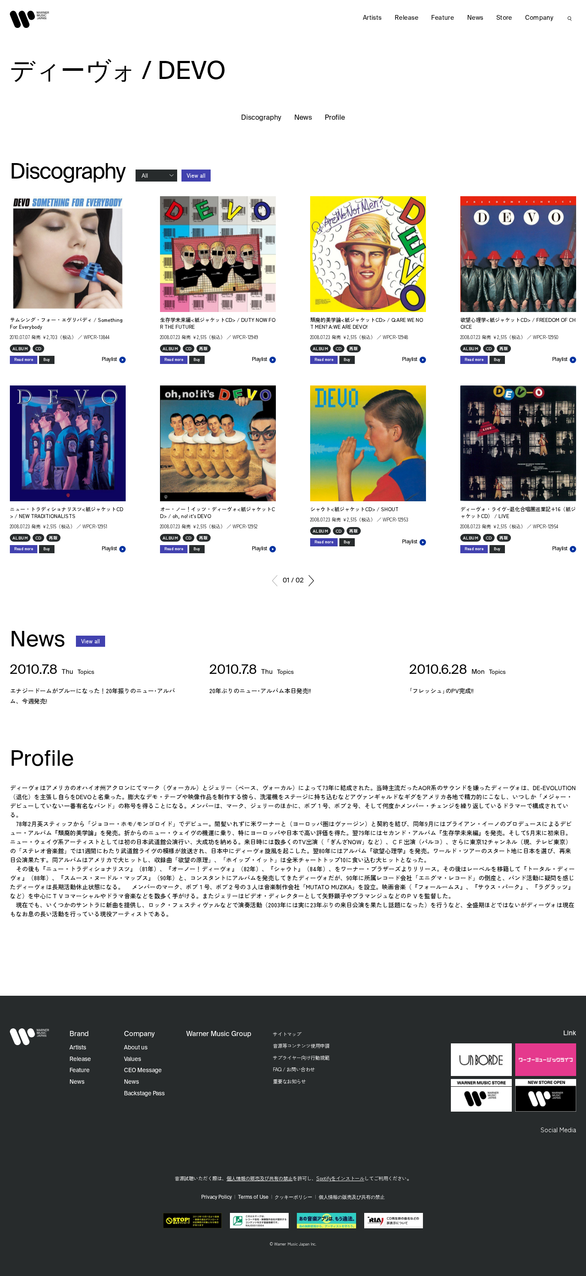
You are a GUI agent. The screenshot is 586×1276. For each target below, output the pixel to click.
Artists (372, 18)
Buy (46, 359)
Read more (23, 359)
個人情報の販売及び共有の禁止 (260, 1178)
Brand (79, 1034)
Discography (261, 118)
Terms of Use (253, 1197)
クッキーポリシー (293, 1197)
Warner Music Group (218, 1034)
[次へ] (311, 581)
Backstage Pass (144, 1094)
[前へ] (275, 581)
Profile (335, 118)
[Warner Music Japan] (29, 1037)
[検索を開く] (569, 18)
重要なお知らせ (289, 1081)
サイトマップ (287, 1033)
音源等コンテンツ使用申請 (301, 1045)
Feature (442, 18)
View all (196, 175)
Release (406, 18)
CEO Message (143, 1070)
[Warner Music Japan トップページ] (29, 19)
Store (504, 18)
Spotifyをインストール (340, 1178)
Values (132, 1059)
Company (539, 18)
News (303, 118)
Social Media (558, 1129)
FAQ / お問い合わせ (294, 1069)
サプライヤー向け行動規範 (301, 1057)
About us (136, 1048)
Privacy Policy (216, 1197)
